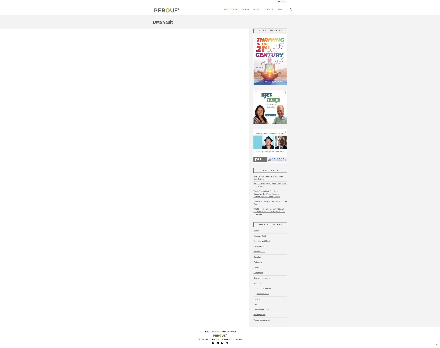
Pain (255, 304)
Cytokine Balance (260, 246)
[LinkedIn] (218, 343)
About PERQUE (203, 339)
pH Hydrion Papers (261, 310)
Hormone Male (262, 294)
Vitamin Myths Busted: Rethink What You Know (270, 202)
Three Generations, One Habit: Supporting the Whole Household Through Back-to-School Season (266, 194)
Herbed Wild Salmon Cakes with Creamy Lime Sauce (270, 185)
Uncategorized (259, 315)
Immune (256, 299)
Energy (256, 267)
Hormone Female (264, 288)
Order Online (281, 2)
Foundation (258, 273)
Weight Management (261, 320)
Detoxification (259, 252)
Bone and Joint (259, 236)
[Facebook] (213, 343)
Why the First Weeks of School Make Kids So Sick (268, 177)
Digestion (257, 257)
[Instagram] (227, 343)
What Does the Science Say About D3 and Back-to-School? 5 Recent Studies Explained (269, 211)
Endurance (257, 262)
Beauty (256, 231)
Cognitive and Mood (261, 241)
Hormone (257, 283)
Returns (238, 339)
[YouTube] (222, 343)
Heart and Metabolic (261, 278)
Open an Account (227, 339)
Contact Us (215, 339)
